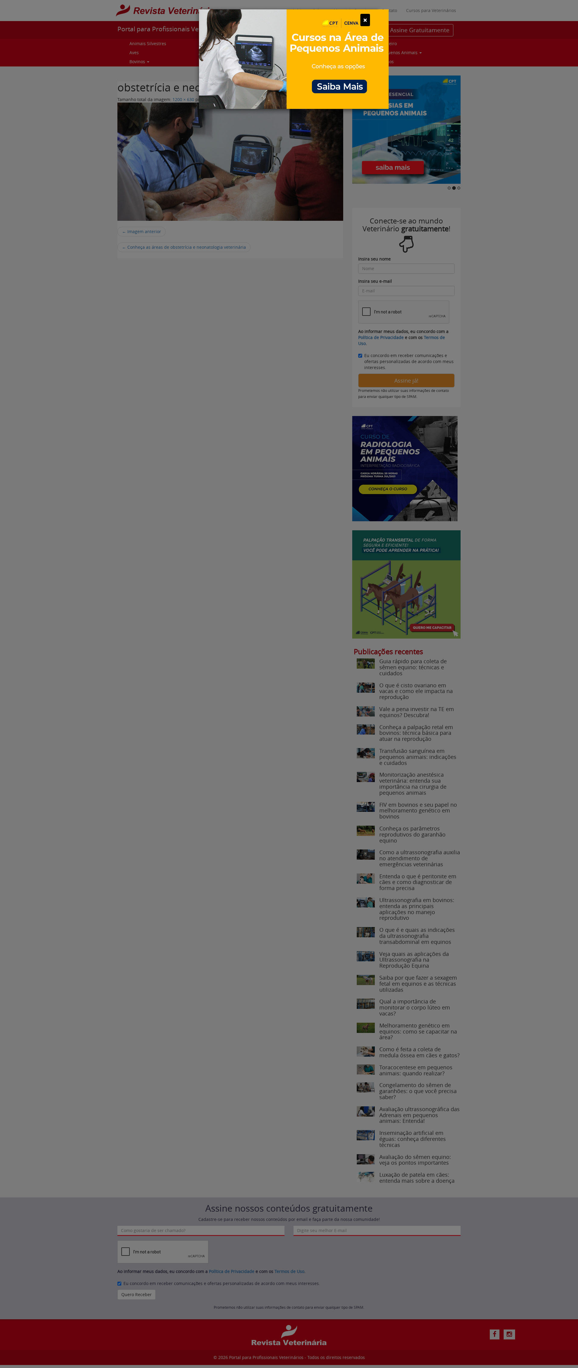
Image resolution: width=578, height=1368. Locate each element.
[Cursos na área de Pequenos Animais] (294, 58)
